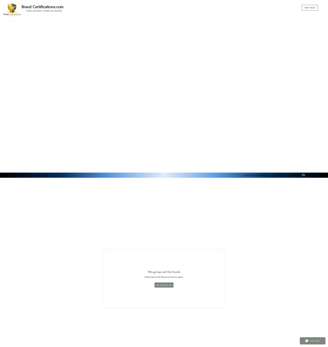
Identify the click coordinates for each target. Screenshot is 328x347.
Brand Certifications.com (43, 6)
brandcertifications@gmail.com (256, 175)
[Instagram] (297, 175)
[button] (316, 175)
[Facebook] (289, 175)
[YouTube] (293, 175)
